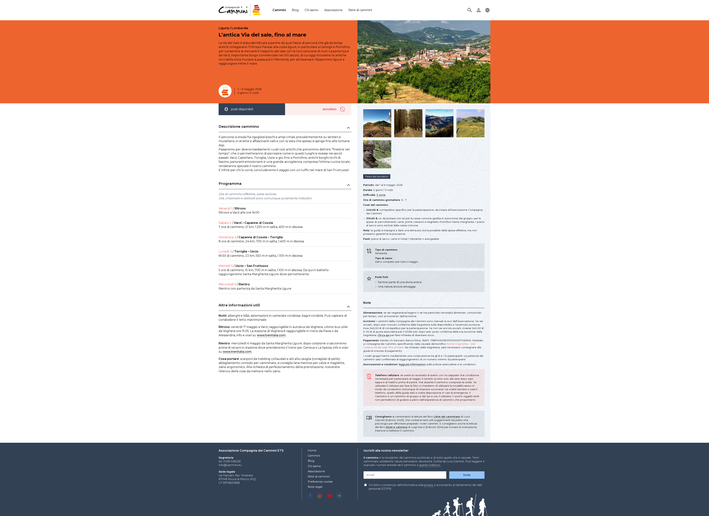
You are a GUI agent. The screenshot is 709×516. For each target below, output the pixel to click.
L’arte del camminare (447, 416)
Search (470, 10)
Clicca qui (383, 335)
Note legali (315, 487)
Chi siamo (311, 10)
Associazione (333, 10)
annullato (343, 109)
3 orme (381, 194)
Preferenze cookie (320, 481)
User (479, 10)
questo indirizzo (430, 465)
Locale (488, 10)
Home (312, 450)
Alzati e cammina (396, 427)
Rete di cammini (360, 10)
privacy (429, 485)
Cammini (279, 10)
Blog (295, 10)
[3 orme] (225, 91)
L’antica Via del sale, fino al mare (262, 35)
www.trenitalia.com (271, 335)
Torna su (697, 506)
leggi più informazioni (412, 364)
